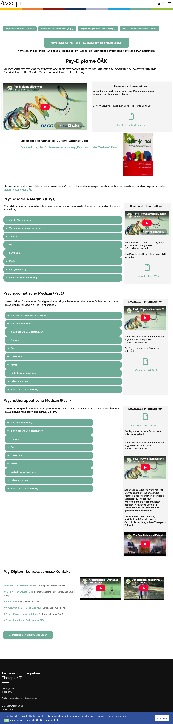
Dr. (4, 601)
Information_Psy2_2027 (145, 370)
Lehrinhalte (14, 253)
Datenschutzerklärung (12, 706)
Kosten (12, 261)
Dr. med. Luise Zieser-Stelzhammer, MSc (23, 620)
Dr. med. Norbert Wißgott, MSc (18, 592)
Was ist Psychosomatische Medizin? (28, 315)
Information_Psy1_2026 (147, 276)
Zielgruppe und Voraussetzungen (25, 228)
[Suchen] (163, 4)
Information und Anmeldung (23, 277)
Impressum (7, 709)
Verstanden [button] (162, 718)
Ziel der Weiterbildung (20, 220)
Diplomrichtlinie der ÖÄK (17, 189)
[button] (62, 220)
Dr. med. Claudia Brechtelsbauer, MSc (22, 608)
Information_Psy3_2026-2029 (145, 425)
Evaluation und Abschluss (23, 373)
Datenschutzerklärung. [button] (118, 716)
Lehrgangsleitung (17, 269)
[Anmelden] (159, 4)
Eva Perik (12, 601)
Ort (10, 244)
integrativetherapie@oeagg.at (23, 698)
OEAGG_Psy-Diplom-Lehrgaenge (131, 125)
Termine (13, 236)
